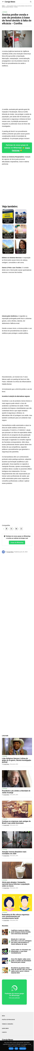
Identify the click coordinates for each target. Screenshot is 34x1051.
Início (3, 1015)
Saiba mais (23, 1048)
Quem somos (5, 1028)
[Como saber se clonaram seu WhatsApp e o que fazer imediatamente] (5, 951)
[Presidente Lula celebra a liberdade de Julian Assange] (17, 778)
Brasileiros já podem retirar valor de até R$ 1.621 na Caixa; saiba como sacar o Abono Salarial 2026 (21, 970)
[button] (3, 2)
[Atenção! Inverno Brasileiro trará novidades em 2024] (17, 839)
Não (16, 1048)
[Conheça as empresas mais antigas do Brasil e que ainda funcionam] (17, 809)
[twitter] (11, 528)
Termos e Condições (7, 1024)
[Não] (32, 1046)
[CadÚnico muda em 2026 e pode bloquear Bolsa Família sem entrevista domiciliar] (5, 932)
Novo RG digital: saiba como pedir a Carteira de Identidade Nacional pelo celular (21, 960)
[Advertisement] (17, 88)
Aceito (11, 1048)
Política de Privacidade (8, 1019)
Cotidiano (5, 756)
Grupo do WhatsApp (17, 542)
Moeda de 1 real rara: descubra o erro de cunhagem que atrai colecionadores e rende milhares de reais (21, 941)
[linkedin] (16, 528)
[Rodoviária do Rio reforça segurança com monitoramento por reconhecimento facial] (17, 902)
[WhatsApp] (21, 528)
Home (3, 6)
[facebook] (6, 528)
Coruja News (10, 2)
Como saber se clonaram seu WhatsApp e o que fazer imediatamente (21, 951)
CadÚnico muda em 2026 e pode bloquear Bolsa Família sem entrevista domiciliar (20, 932)
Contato (4, 1032)
